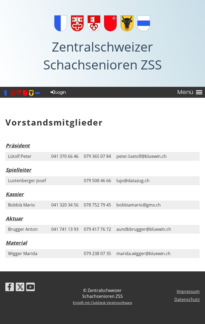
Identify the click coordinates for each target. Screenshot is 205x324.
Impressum (188, 291)
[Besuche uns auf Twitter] (20, 288)
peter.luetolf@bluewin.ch (141, 156)
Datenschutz (187, 299)
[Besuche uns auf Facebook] (9, 288)
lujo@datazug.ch (132, 181)
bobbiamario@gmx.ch (138, 205)
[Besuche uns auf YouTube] (30, 288)
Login (61, 92)
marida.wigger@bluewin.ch (143, 253)
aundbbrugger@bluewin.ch (143, 229)
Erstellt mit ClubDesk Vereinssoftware (102, 302)
